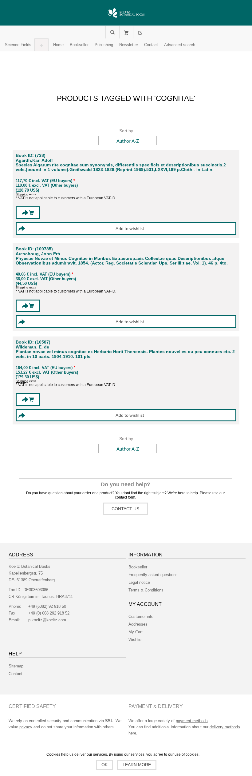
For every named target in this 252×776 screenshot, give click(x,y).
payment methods (192, 720)
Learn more (137, 764)
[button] (18, 45)
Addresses (138, 624)
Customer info (140, 616)
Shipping (22, 194)
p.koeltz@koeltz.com (47, 620)
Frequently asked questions (153, 574)
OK (104, 764)
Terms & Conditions (145, 590)
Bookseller (137, 567)
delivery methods (225, 727)
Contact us (125, 508)
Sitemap (16, 666)
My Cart (126, 32)
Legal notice (139, 582)
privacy (25, 727)
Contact (15, 673)
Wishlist (135, 639)
